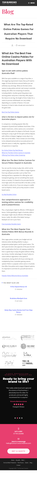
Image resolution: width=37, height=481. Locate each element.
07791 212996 (18, 434)
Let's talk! (18, 431)
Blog (31, 462)
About (17, 460)
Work (23, 460)
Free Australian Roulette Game (11, 224)
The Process (21, 462)
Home (12, 460)
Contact (18, 465)
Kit (19, 460)
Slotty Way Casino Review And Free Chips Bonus (18, 311)
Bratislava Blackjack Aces (18, 298)
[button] (15, 418)
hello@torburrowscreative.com (18, 443)
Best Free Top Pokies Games (10, 112)
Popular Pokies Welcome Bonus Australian (15, 275)
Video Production (12, 462)
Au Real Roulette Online (9, 194)
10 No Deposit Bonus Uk (18, 287)
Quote (26, 462)
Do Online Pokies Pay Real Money (12, 150)
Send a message (19, 441)
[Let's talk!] (18, 428)
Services (5, 462)
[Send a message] (18, 439)
